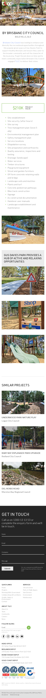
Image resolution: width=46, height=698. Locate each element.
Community (6, 614)
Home (4, 587)
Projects (4, 590)
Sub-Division (27, 592)
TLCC (17, 61)
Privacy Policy (28, 569)
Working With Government (11, 592)
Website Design (14, 695)
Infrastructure (28, 587)
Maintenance (27, 597)
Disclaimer (5, 695)
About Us (5, 609)
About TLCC (7, 606)
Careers (4, 616)
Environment (27, 595)
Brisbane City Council (11, 42)
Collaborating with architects (11, 595)
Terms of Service (37, 569)
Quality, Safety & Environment (7, 598)
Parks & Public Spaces (30, 590)
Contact (4, 601)
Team (3, 611)
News (3, 619)
